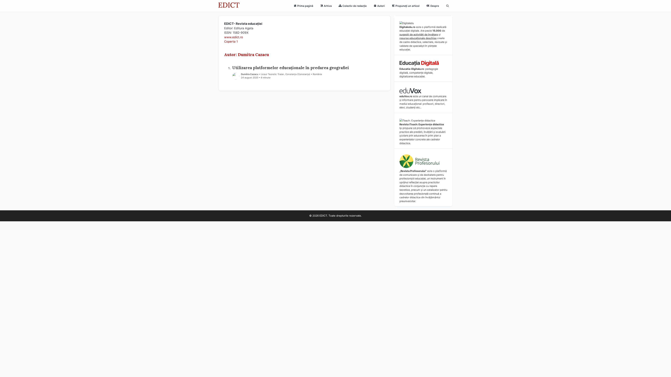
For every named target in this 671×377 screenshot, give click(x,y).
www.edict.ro (233, 37)
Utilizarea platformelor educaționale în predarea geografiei (290, 67)
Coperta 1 (231, 41)
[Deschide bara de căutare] (447, 5)
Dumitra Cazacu (249, 74)
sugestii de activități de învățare (418, 34)
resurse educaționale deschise (417, 38)
